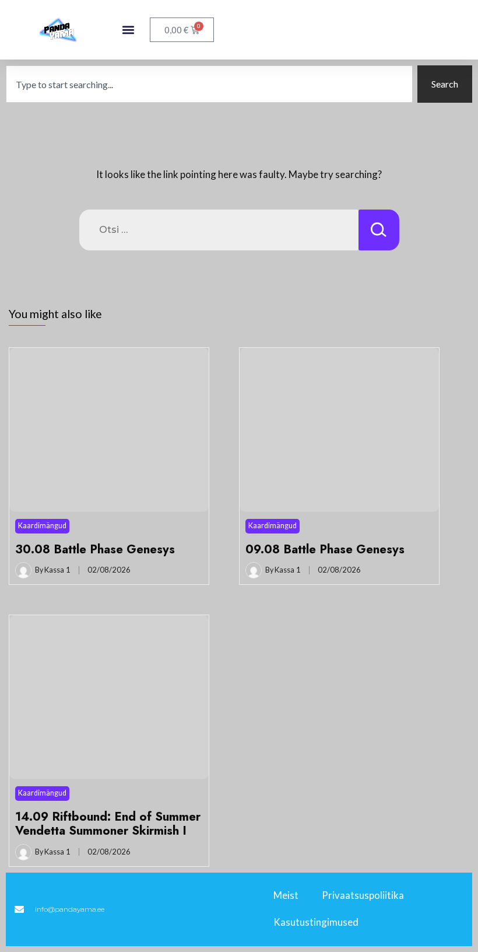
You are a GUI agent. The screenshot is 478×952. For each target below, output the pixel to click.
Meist (285, 895)
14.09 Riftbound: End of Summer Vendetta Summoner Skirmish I (108, 823)
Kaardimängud (42, 525)
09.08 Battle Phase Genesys (325, 549)
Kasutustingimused (315, 922)
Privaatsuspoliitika (363, 895)
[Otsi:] (218, 230)
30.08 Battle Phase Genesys (95, 549)
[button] (128, 30)
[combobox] (209, 84)
